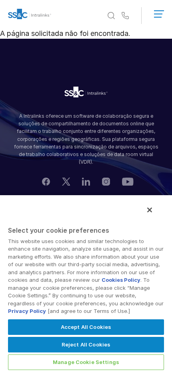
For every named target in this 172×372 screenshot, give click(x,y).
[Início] (29, 15)
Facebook (46, 182)
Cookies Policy (121, 280)
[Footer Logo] (86, 93)
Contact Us (125, 16)
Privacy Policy (27, 311)
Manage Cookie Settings (86, 362)
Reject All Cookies (86, 344)
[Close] (149, 210)
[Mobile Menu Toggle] (159, 12)
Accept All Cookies (86, 327)
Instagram (106, 182)
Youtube (128, 181)
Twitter (66, 182)
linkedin (86, 182)
